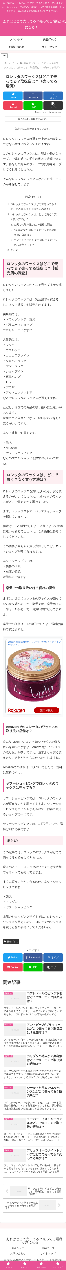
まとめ (14, 250)
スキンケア (18, 1248)
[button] (53, 105)
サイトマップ (48, 1253)
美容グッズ (12, 941)
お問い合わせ (18, 1253)
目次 (28, 196)
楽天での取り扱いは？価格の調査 (33, 224)
